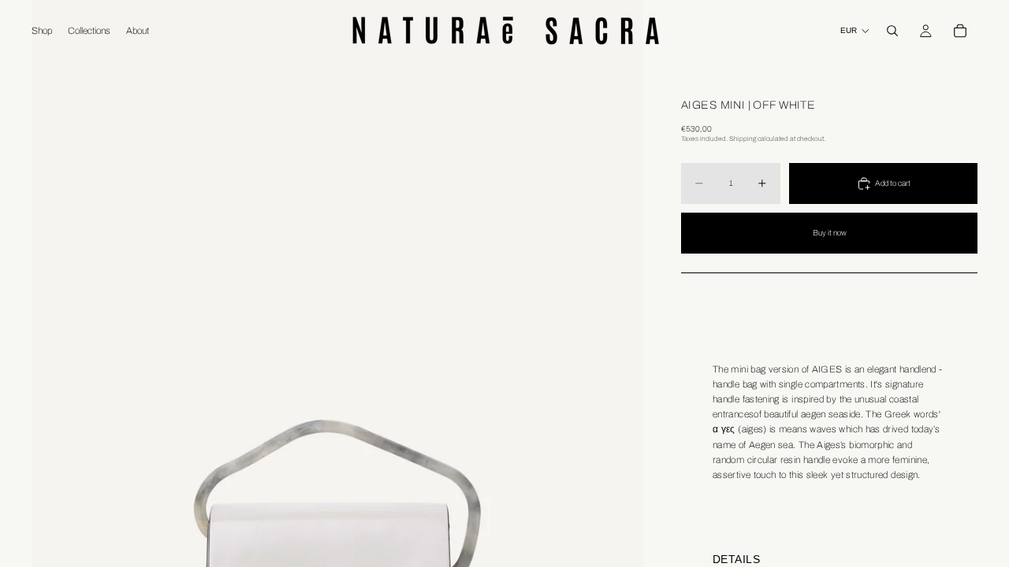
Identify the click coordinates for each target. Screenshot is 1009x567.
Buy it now (830, 232)
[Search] (892, 30)
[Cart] (960, 30)
